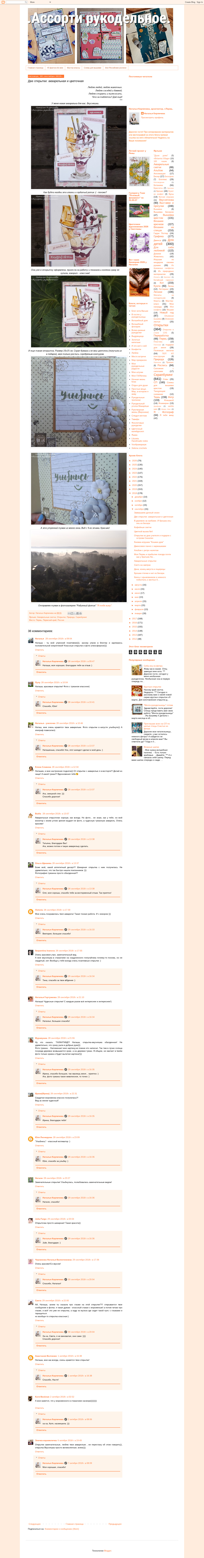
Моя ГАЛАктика (139, 376)
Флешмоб (169, 400)
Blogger (107, 1550)
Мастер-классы (73, 68)
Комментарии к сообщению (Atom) (62, 1529)
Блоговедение (159, 182)
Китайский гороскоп (164, 280)
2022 (135, 477)
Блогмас (163, 179)
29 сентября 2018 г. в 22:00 (55, 1300)
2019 (135, 489)
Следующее (35, 1524)
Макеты (157, 301)
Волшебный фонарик (137, 325)
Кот (162, 282)
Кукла (157, 286)
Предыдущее (115, 1524)
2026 (135, 460)
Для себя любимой (164, 249)
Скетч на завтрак (142, 565)
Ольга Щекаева (43, 863)
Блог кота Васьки (140, 311)
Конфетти (136, 349)
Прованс (170, 362)
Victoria (39, 910)
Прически (157, 362)
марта (138, 605)
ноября (138, 501)
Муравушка (41, 1038)
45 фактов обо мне (55, 68)
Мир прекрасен (139, 360)
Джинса (157, 240)
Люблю (135, 353)
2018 (135, 493)
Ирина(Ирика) (42, 1093)
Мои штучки (137, 372)
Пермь (163, 338)
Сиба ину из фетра (153, 666)
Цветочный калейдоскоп (138, 430)
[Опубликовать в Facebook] (77, 613)
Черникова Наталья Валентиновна (53, 1260)
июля (138, 589)
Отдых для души (140, 385)
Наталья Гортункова (46, 997)
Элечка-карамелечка (46, 1440)
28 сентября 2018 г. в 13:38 (81, 839)
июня (138, 593)
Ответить (39, 650)
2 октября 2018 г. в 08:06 (80, 1419)
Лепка (171, 286)
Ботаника (158, 185)
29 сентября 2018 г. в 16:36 (81, 1157)
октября (139, 505)
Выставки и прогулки (164, 204)
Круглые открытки (152, 687)
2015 (135, 626)
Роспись (162, 365)
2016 (135, 622)
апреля (138, 601)
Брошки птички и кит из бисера (149, 573)
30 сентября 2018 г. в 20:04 (81, 1279)
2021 (135, 481)
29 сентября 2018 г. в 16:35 (81, 1069)
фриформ (157, 406)
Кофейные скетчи (142, 527)
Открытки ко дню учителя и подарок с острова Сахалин (152, 536)
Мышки (170, 309)
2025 (135, 464)
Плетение (157, 345)
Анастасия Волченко (46, 1356)
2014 (135, 631)
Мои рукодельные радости (138, 366)
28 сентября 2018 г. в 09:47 (81, 661)
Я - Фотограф (164, 412)
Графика (159, 236)
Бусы (171, 194)
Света (38, 1300)
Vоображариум (139, 444)
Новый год (167, 312)
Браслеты (158, 188)
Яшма (134, 435)
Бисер (157, 176)
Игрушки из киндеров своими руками (164, 262)
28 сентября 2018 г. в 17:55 (69, 950)
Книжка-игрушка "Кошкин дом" (149, 542)
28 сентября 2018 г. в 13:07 (56, 813)
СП (155, 382)
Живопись (159, 256)
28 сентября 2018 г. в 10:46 (69, 723)
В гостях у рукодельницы (139, 315)
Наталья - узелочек (45, 723)
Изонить (157, 277)
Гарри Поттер (161, 233)
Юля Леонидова (43, 1137)
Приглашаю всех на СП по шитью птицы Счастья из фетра (157, 726)
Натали (39, 1178)
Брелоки (170, 188)
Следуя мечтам (139, 415)
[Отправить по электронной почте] (69, 613)
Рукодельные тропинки (138, 398)
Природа (71, 617)
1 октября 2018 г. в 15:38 (70, 1356)
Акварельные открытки (145, 561)
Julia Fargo (41, 1219)
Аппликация (159, 173)
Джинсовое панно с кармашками (150, 546)
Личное (158, 292)
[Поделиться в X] (74, 613)
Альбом (158, 170)
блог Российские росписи (115, 68)
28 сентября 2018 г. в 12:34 (65, 767)
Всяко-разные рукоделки (138, 331)
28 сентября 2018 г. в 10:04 (54, 682)
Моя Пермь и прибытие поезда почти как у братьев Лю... (152, 555)
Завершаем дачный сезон (146, 512)
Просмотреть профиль (152, 117)
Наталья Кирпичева (53, 661)
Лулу (37, 682)
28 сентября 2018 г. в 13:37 (81, 746)
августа (138, 585)
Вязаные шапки (151, 747)
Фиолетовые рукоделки (138, 424)
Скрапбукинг (81, 617)
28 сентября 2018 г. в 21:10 (70, 997)
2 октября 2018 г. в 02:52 (62, 1397)
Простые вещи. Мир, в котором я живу (140, 391)
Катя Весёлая (42, 1397)
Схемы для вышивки (92, 68)
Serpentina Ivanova (45, 950)
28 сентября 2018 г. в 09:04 (58, 638)
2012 (135, 639)
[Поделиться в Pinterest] (80, 613)
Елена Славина (43, 767)
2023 (135, 473)
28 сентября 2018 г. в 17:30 (57, 910)
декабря (139, 497)
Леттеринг (164, 289)
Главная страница (35, 68)
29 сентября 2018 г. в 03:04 (60, 1219)
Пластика (158, 342)
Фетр (171, 397)
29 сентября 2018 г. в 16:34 (81, 976)
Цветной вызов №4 (143, 531)
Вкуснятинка (166, 199)
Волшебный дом (140, 320)
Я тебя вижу (167, 415)
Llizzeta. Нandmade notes (140, 439)
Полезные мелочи (164, 350)
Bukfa (38, 813)
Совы (165, 379)
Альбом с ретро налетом (146, 550)
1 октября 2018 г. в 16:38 (80, 1375)
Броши (159, 191)
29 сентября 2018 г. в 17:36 (86, 1260)
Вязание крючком (159, 223)
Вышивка (158, 209)
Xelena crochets (139, 448)
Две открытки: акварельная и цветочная (153, 516)
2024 (135, 468)
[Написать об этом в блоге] (71, 613)
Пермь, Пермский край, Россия (50, 620)
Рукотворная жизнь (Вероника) (140, 410)
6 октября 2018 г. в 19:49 (70, 1440)
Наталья (40, 638)
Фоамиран (163, 403)
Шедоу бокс (166, 409)
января (138, 613)
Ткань (157, 397)
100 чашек (160, 161)
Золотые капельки (136, 341)
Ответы (41, 656)
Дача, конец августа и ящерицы (149, 569)
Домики (157, 253)
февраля (139, 609)
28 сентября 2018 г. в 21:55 (61, 1038)
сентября (139, 509)
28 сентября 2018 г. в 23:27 (57, 1178)
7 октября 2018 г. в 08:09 (80, 1463)
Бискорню (169, 176)
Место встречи (139, 356)
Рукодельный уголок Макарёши (140, 404)
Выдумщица (138, 336)
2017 (135, 618)
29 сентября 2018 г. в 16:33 (81, 929)
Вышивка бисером (164, 212)
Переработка (161, 335)
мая (137, 597)
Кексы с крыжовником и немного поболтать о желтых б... (150, 578)
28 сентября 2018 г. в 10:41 (81, 702)
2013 (135, 635)
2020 (135, 485)
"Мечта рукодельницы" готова (158, 705)
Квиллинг (167, 277)
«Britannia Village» (162, 159)
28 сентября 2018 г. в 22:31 (63, 1093)
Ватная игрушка (166, 197)
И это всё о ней (139, 346)
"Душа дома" (161, 156)
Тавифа (135, 419)
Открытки (61, 617)
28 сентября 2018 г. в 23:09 (66, 1137)
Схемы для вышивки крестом (164, 385)
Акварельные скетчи (46, 617)
